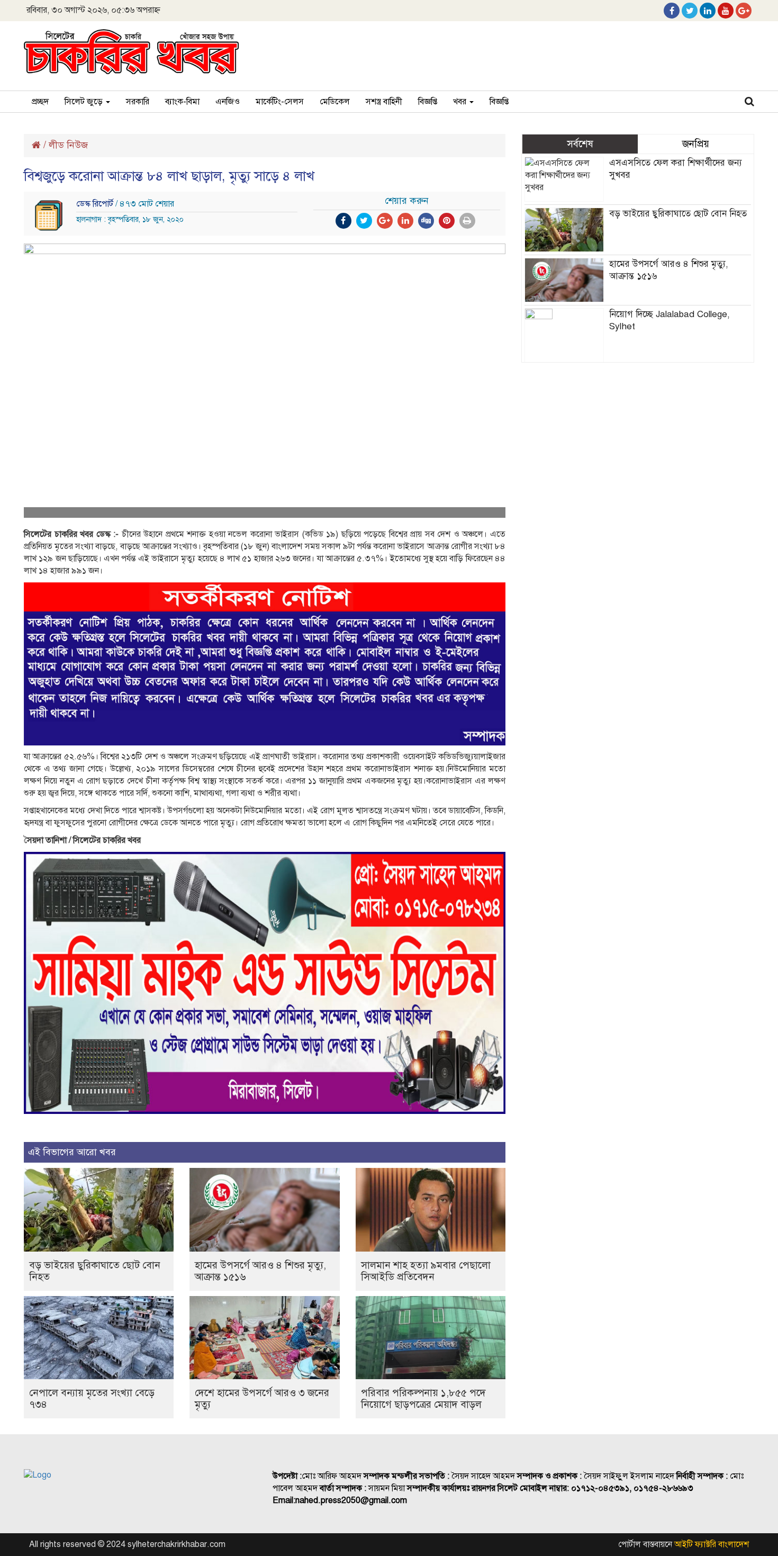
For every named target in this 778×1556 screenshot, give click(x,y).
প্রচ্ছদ (40, 101)
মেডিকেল (335, 101)
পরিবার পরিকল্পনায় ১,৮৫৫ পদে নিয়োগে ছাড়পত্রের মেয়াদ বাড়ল (423, 1398)
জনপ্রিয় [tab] (695, 144)
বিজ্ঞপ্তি (427, 101)
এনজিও (227, 101)
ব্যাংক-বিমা (182, 101)
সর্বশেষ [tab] (580, 144)
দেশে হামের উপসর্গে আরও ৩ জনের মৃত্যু (262, 1398)
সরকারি (137, 101)
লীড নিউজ (68, 145)
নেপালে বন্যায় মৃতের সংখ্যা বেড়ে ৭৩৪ (92, 1398)
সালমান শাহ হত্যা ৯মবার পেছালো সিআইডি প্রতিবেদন (426, 1271)
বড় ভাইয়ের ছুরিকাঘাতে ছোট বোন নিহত (94, 1271)
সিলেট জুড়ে (85, 101)
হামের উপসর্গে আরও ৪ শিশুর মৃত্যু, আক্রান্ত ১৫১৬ (260, 1271)
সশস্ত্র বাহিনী (384, 101)
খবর (460, 101)
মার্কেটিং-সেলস (280, 101)
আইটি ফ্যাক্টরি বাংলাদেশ (711, 1544)
